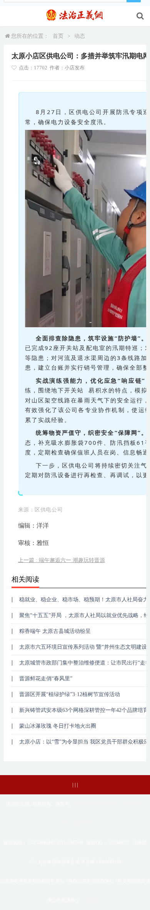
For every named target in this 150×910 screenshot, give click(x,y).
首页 (58, 36)
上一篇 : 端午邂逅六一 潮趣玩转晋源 (61, 560)
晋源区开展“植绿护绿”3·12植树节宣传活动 (69, 694)
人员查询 (93, 900)
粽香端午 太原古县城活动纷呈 (55, 631)
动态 (79, 36)
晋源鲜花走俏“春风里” (45, 678)
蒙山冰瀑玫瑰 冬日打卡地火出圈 (57, 726)
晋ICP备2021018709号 (96, 804)
